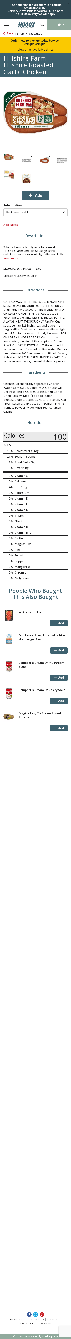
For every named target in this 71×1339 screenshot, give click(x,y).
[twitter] (35, 1314)
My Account (17, 1319)
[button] (8, 157)
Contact (52, 1319)
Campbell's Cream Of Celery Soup (42, 690)
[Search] (42, 22)
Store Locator (35, 1319)
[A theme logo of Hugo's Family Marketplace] (26, 24)
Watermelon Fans (31, 612)
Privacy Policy (27, 1323)
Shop (20, 34)
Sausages (35, 34)
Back (9, 33)
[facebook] (29, 1314)
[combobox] (35, 212)
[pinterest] (42, 1314)
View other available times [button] (35, 49)
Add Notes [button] (10, 225)
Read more (10, 258)
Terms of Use (45, 1323)
